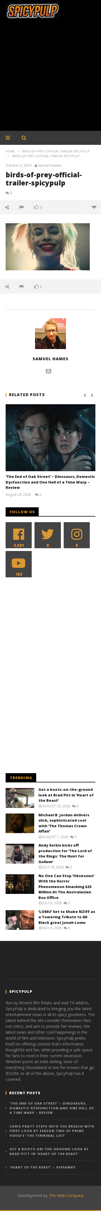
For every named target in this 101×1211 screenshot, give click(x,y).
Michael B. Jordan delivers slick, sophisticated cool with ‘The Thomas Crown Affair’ (63, 823)
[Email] (48, 370)
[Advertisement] (50, 77)
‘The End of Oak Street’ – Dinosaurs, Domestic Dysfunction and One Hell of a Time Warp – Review (50, 482)
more (94, 207)
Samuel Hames (49, 165)
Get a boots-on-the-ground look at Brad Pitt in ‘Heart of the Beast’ (66, 795)
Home (10, 151)
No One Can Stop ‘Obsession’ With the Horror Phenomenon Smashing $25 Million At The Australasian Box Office (66, 886)
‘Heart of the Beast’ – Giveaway (43, 1167)
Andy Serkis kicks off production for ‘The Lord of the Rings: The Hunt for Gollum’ (65, 853)
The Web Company (66, 1195)
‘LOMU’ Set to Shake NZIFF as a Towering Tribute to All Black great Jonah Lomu (66, 917)
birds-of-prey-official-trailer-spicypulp (56, 151)
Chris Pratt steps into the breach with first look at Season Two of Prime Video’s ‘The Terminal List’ (52, 1131)
